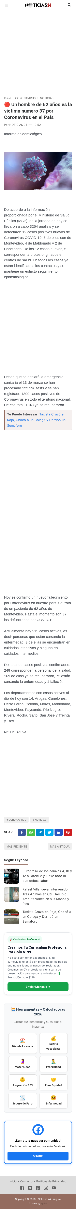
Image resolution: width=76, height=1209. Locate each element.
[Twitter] (31, 832)
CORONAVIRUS (17, 819)
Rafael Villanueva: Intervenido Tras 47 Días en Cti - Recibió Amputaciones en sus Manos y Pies (45, 896)
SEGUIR (38, 1156)
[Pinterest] (68, 832)
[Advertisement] (38, 50)
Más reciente (16, 846)
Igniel (44, 1203)
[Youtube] (53, 1188)
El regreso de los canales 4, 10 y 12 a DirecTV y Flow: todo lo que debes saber (47, 876)
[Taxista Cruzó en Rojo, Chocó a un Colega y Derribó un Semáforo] (11, 916)
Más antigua (60, 846)
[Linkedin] (59, 832)
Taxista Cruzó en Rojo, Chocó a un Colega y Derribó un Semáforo (36, 419)
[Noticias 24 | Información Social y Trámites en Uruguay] (38, 5)
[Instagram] (45, 1188)
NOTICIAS (40, 819)
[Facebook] (22, 832)
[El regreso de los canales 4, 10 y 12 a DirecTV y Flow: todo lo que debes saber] (11, 876)
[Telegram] (40, 832)
